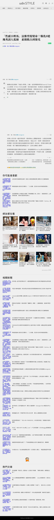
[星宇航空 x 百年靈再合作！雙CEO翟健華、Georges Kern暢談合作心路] (7, 408)
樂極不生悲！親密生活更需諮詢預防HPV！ (10, 263)
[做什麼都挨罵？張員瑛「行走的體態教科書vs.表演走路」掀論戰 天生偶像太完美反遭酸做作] (7, 364)
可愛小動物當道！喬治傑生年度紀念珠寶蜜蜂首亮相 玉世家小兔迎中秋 (31, 288)
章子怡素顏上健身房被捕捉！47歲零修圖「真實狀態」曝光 (28, 500)
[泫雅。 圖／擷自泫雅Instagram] (27, 62)
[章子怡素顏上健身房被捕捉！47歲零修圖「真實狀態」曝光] (7, 502)
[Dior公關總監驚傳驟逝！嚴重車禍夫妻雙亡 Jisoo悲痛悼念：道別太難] (7, 480)
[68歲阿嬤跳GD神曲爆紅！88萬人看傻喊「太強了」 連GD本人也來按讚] (7, 487)
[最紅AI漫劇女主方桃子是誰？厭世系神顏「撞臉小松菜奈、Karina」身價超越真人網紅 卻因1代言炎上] (7, 203)
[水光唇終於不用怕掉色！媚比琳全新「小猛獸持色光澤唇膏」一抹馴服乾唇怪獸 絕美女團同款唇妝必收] (7, 320)
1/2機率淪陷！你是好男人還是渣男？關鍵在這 (43, 245)
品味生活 (45, 8)
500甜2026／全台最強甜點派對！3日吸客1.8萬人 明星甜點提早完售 (31, 449)
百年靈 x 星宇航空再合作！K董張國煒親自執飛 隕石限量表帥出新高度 (31, 281)
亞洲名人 (16, 32)
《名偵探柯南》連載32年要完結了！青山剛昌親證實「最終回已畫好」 (31, 492)
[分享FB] (4, 83)
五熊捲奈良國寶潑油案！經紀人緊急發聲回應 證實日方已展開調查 (30, 179)
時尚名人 (10, 8)
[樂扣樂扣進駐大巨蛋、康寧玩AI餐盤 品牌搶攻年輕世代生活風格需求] (7, 393)
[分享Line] (4, 88)
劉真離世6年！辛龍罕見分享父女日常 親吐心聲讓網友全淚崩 (26, 264)
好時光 (32, 8)
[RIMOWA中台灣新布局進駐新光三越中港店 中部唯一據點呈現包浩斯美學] (7, 327)
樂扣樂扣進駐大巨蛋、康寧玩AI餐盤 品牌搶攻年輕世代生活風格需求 (31, 391)
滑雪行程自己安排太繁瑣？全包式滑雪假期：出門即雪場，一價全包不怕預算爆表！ (43, 229)
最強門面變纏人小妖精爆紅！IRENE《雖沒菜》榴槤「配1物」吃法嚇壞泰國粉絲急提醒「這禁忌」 (43, 264)
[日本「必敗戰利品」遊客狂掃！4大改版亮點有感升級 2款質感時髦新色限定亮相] (7, 356)
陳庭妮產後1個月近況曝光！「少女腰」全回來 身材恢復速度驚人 (30, 186)
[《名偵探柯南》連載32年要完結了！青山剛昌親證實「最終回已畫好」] (7, 494)
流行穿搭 (17, 8)
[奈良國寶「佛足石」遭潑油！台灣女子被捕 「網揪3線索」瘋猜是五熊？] (7, 472)
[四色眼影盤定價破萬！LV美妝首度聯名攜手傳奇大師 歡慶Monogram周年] (7, 371)
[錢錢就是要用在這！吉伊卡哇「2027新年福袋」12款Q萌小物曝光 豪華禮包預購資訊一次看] (7, 378)
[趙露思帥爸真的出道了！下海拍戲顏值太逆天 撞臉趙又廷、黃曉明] (7, 444)
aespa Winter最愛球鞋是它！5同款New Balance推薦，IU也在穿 (26, 246)
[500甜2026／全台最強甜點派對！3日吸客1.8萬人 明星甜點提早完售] (7, 451)
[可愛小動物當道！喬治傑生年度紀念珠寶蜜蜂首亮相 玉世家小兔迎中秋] (7, 290)
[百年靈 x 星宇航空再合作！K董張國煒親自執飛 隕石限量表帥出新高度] (7, 283)
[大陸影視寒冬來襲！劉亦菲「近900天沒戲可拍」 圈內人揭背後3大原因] (7, 509)
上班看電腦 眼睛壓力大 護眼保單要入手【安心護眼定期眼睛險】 (10, 246)
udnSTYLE (5, 32)
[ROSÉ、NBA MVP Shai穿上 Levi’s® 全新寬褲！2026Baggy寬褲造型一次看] (7, 429)
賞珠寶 (39, 8)
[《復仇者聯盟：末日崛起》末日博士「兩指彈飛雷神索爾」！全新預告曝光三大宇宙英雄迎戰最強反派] (7, 386)
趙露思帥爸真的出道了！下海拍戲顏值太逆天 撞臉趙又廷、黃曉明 (27, 229)
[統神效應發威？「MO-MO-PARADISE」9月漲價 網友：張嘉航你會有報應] (7, 422)
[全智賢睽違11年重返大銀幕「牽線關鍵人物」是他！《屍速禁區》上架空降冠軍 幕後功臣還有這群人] (7, 196)
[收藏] (4, 92)
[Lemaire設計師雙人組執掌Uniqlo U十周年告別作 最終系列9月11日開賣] (7, 298)
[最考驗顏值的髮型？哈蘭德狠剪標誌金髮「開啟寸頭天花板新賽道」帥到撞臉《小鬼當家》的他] (7, 400)
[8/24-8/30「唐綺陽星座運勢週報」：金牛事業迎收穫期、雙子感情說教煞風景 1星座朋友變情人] (7, 437)
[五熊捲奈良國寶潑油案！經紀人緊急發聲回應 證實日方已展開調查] (7, 181)
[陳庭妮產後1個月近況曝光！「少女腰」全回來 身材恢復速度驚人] (7, 188)
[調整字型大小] (4, 97)
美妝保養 (25, 8)
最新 (4, 8)
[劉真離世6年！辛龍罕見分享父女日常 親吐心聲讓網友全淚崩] (7, 415)
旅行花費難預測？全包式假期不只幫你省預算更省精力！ (10, 229)
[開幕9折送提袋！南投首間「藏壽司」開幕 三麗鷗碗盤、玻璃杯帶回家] (7, 305)
